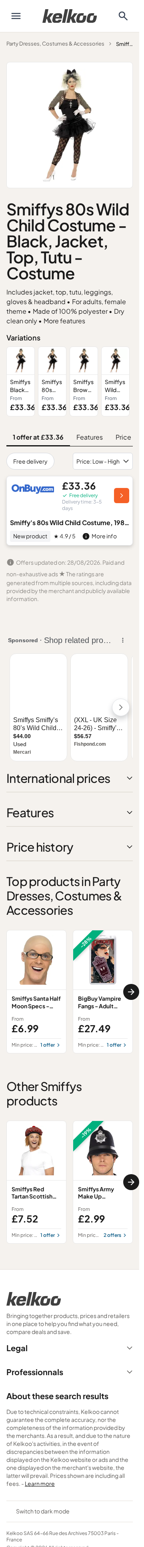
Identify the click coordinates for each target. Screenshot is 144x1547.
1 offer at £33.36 (38, 437)
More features (64, 321)
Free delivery (30, 461)
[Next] (131, 992)
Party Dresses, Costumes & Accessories (55, 43)
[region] (69, 382)
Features (89, 437)
